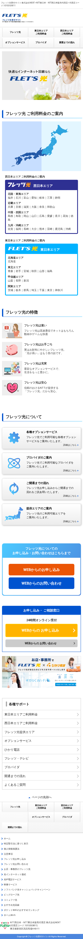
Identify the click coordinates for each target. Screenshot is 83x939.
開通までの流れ (67, 42)
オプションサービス (15, 42)
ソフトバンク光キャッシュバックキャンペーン (27, 889)
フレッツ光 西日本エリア (41, 211)
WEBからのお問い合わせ (42, 583)
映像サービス (10, 884)
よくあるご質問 (15, 785)
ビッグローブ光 (11, 894)
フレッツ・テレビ (16, 758)
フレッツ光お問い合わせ (16, 864)
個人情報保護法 (11, 849)
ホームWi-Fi (10, 915)
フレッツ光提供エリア (19, 732)
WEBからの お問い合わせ (41, 643)
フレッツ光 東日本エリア (41, 274)
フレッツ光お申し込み (15, 859)
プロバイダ (41, 42)
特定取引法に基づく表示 (16, 843)
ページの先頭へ (42, 797)
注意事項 (8, 854)
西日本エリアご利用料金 (21, 723)
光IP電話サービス (12, 879)
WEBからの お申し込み (40, 630)
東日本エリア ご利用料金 (41, 32)
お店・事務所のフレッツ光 (17, 869)
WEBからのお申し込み (41, 569)
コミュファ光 (10, 900)
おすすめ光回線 (11, 905)
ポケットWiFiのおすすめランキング (21, 910)
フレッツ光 (15, 32)
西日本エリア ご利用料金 (67, 32)
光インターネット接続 (15, 874)
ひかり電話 (12, 750)
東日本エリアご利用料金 (21, 714)
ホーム (7, 838)
